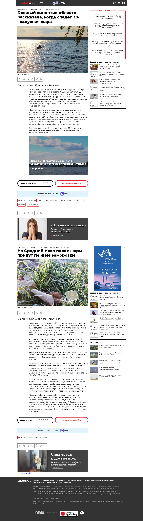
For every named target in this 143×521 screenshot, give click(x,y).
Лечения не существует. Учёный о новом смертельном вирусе (111, 95)
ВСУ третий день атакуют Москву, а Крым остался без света (111, 376)
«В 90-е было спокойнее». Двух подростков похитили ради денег (111, 319)
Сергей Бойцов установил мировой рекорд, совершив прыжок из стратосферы (108, 26)
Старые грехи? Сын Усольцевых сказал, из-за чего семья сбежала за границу (111, 334)
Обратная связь (38, 482)
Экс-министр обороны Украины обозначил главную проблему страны (110, 362)
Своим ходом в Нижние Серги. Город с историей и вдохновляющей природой (107, 53)
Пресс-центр (61, 480)
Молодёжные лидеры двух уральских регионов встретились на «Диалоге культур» (107, 44)
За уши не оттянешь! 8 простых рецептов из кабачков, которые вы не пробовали (112, 305)
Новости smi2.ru (24, 240)
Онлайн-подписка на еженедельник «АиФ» (100, 480)
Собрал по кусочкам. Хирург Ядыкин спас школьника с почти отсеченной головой (112, 88)
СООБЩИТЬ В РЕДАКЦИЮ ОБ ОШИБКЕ (59, 482)
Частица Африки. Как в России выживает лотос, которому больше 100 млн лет (111, 74)
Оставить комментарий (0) (71, 183)
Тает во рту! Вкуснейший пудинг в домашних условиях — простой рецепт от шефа (111, 66)
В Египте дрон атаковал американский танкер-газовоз (109, 368)
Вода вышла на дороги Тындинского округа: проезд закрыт (112, 353)
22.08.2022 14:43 (22, 9)
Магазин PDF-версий (75, 480)
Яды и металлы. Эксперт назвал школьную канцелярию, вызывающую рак (110, 81)
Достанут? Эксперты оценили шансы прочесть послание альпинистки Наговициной (112, 327)
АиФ (30, 74)
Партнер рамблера (52, 512)
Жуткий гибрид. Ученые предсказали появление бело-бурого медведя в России (112, 297)
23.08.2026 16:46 (22, 247)
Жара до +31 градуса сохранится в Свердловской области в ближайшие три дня (58, 162)
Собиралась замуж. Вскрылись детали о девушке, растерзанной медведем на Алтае (110, 103)
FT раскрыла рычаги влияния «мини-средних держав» (111, 346)
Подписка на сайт (48, 480)
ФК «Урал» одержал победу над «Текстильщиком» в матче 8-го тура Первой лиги (107, 17)
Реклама (36, 480)
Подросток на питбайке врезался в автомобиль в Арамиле (107, 35)
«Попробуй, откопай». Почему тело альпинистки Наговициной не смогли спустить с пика (111, 312)
